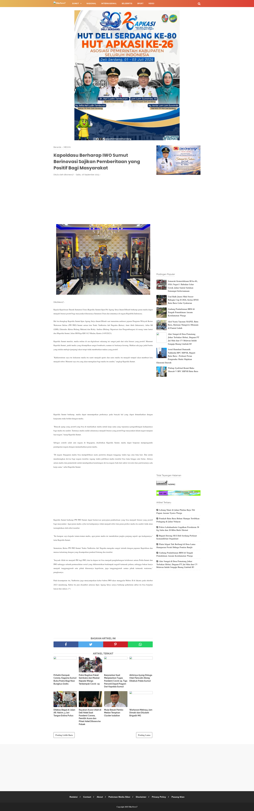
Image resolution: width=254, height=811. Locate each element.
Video (151, 3)
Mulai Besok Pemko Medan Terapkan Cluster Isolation (113, 713)
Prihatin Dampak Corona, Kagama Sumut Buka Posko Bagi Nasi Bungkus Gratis (65, 679)
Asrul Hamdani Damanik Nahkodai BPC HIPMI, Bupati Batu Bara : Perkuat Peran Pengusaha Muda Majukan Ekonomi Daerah (175, 356)
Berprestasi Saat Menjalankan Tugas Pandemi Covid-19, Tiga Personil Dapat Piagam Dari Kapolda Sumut (115, 681)
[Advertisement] (103, 200)
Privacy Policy (159, 797)
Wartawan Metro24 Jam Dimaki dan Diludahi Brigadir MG (140, 713)
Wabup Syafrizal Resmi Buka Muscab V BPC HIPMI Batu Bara (183, 369)
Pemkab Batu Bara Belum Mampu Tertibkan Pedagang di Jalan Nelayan (177, 520)
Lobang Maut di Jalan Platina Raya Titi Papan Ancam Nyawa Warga (175, 511)
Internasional (109, 3)
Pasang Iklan (178, 797)
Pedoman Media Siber (119, 797)
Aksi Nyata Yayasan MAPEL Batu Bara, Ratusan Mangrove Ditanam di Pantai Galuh (183, 325)
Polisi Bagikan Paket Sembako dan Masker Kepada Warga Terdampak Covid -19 (89, 679)
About (100, 797)
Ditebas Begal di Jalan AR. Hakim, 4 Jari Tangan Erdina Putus (64, 713)
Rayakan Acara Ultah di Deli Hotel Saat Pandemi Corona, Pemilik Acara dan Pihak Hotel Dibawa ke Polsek (90, 717)
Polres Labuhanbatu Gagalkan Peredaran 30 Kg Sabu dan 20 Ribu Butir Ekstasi (177, 529)
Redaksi (74, 797)
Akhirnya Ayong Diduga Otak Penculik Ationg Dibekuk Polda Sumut (140, 678)
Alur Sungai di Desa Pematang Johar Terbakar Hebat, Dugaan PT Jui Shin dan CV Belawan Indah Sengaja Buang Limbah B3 (183, 338)
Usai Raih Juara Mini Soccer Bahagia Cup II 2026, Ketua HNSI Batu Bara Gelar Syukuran (183, 300)
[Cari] (199, 4)
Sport (140, 3)
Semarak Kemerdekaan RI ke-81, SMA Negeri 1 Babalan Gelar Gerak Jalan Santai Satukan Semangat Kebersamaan (183, 286)
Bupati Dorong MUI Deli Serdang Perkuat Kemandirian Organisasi (176, 537)
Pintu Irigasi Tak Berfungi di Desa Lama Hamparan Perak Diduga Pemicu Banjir (175, 546)
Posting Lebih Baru (64, 735)
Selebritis (127, 3)
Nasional (91, 3)
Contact (87, 797)
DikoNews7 (133, 807)
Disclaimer (141, 797)
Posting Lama (144, 735)
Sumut (75, 3)
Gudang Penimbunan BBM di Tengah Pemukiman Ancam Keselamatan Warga (181, 312)
